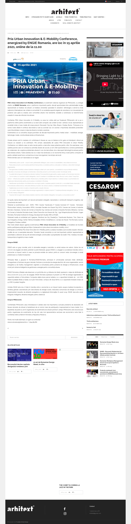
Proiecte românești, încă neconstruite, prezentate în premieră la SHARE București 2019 (111, 372)
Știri (59, 20)
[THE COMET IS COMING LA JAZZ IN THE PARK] (71, 415)
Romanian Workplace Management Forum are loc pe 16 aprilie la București (111, 362)
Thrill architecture (92, 321)
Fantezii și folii (91, 327)
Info (96, 337)
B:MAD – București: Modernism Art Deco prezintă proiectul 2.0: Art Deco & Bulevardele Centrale (111, 353)
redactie (89, 317)
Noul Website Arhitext (71, 23)
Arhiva (51, 20)
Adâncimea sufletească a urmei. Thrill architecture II (103, 315)
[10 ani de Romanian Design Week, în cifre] (45, 354)
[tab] (96, 337)
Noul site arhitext (22, 1)
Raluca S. (89, 311)
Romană (109, 1)
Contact (78, 20)
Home (9, 33)
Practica (104, 337)
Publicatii (68, 20)
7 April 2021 (13, 52)
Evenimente (55, 23)
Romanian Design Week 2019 (109, 342)
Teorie (112, 337)
